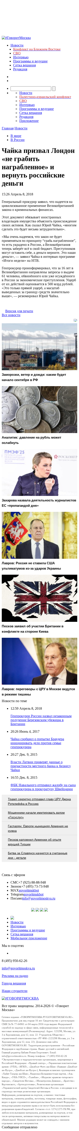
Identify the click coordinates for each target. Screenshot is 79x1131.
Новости (17, 45)
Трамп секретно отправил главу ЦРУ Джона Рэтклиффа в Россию (39, 801)
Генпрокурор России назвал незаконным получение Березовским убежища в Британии (41, 720)
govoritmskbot (29, 890)
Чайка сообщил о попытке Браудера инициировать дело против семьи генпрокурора (37, 743)
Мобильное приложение (29, 938)
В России (18, 140)
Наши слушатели (14, 991)
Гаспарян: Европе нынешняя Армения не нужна (38, 828)
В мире (16, 136)
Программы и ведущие (30, 61)
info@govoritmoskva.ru (38, 898)
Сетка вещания (24, 65)
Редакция (20, 69)
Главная (8, 128)
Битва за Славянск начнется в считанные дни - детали (37, 855)
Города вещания (14, 983)
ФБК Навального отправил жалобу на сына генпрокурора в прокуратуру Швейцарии (43, 787)
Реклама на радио (15, 976)
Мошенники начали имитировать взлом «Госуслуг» (36, 815)
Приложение (29, 121)
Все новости (11, 315)
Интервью (21, 57)
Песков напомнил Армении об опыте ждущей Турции (34, 842)
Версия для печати (19, 311)
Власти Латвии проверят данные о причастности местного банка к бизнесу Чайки (41, 766)
